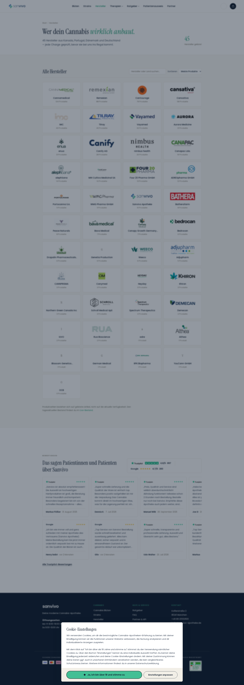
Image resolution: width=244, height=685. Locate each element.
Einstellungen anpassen (160, 674)
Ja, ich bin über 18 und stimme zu (106, 674)
